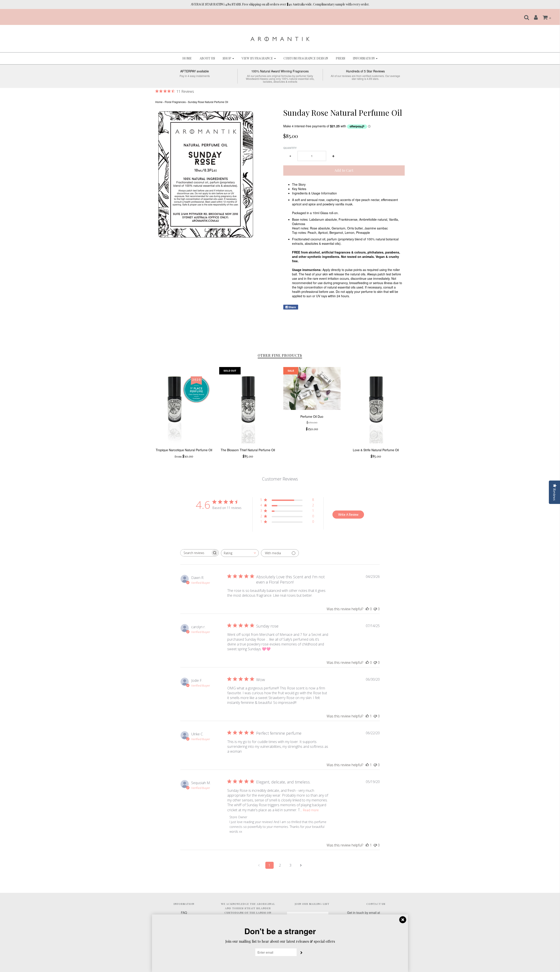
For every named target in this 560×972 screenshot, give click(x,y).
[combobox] (240, 553)
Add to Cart (343, 170)
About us (207, 58)
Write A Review (348, 514)
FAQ (184, 912)
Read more (311, 810)
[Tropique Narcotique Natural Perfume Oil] (184, 405)
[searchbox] (195, 552)
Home (187, 58)
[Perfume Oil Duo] (312, 388)
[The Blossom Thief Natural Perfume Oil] (248, 405)
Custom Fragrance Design (306, 58)
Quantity (290, 148)
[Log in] (534, 17)
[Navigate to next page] (301, 865)
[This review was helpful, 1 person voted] (367, 716)
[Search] (524, 17)
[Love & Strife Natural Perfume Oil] (376, 405)
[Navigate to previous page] (259, 865)
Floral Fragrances (175, 102)
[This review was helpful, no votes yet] (367, 609)
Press (340, 58)
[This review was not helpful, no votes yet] (375, 609)
